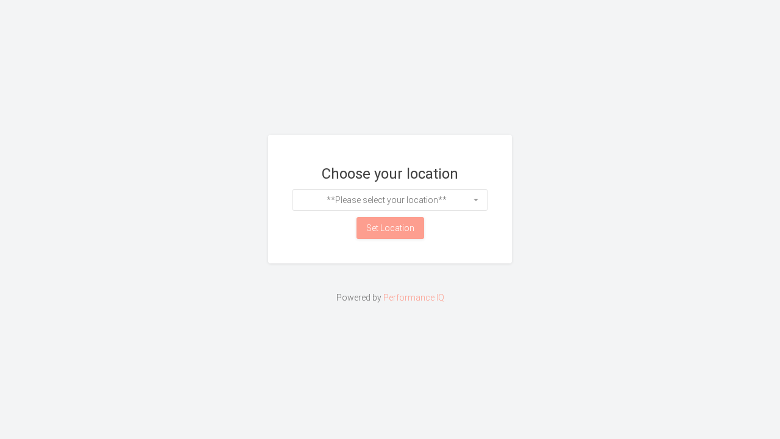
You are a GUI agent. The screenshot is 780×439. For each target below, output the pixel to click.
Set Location (390, 228)
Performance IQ (413, 297)
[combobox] (390, 200)
